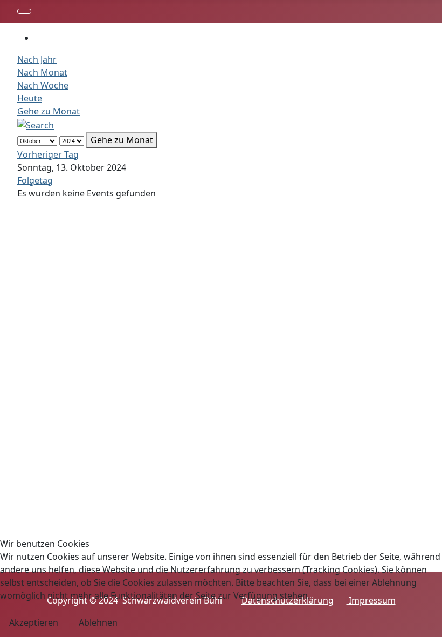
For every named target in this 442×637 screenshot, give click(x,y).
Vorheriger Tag (48, 154)
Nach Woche (42, 85)
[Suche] (35, 124)
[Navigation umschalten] (24, 11)
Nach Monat (42, 72)
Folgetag (35, 180)
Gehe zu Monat (48, 111)
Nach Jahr (37, 59)
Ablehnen (98, 622)
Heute (29, 98)
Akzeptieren (33, 622)
